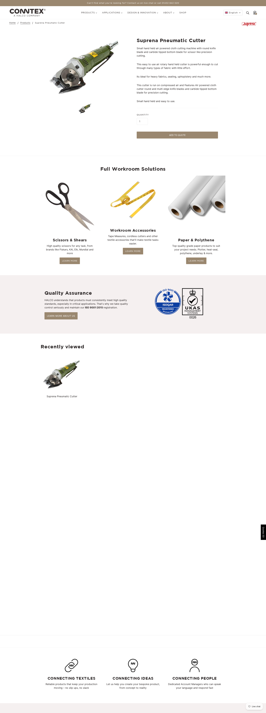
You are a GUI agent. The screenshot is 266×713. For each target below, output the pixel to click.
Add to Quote (177, 135)
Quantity (143, 115)
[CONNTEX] (27, 12)
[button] (232, 12)
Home (12, 23)
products (25, 23)
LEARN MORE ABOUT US (61, 316)
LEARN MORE (69, 261)
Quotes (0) (263, 532)
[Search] (247, 12)
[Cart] (254, 12)
